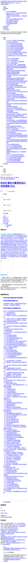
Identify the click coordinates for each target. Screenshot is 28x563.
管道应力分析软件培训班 (7, 241)
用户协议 (23, 532)
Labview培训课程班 (11, 11)
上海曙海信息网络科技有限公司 (13, 542)
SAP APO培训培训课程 (12, 60)
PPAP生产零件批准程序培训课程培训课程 (16, 81)
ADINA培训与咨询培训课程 (13, 160)
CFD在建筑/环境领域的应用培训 (13, 249)
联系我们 (18, 532)
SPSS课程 (13, 246)
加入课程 (5, 213)
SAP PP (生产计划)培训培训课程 (14, 49)
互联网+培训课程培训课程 (13, 72)
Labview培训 (19, 255)
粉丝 (5, 513)
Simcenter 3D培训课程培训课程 (14, 145)
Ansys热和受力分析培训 (12, 20)
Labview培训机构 (11, 256)
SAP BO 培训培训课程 (12, 63)
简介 (4, 216)
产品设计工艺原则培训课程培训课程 (15, 96)
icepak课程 (19, 246)
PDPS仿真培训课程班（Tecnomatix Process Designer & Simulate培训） (14, 250)
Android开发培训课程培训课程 (14, 126)
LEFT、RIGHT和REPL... (19, 523)
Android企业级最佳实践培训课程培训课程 (16, 139)
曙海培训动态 (9, 177)
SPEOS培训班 (16, 243)
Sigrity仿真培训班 (17, 235)
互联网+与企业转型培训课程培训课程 (15, 70)
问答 (5, 219)
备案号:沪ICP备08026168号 (7, 533)
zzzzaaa (2, 526)
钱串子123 (3, 523)
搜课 (4, 7)
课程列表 (3, 177)
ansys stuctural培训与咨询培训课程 (14, 154)
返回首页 (5, 163)
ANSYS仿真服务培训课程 (12, 144)
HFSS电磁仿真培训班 (11, 23)
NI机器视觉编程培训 (17, 234)
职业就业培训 (6, 544)
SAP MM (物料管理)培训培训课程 (14, 46)
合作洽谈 (13, 532)
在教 (2, 513)
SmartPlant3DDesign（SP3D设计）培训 (17, 240)
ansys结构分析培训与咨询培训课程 (15, 162)
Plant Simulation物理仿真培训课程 (14, 19)
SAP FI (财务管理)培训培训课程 (14, 43)
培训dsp (17, 252)
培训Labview (22, 253)
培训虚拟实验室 (12, 255)
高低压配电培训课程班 (12, 22)
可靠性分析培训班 (13, 247)
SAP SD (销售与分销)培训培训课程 (15, 48)
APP (4, 546)
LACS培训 (5, 252)
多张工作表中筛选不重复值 (19, 524)
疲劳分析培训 (5, 247)
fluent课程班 (22, 247)
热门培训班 (6, 29)
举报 (7, 226)
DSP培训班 (23, 243)
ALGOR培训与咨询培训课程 (13, 159)
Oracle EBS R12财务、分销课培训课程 (15, 64)
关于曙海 (3, 532)
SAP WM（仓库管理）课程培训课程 (15, 40)
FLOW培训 (11, 252)
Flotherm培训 (15, 253)
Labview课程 (22, 252)
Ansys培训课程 (4, 541)
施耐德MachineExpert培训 (12, 14)
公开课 (8, 25)
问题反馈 (5, 561)
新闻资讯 (5, 28)
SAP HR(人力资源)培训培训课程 (14, 54)
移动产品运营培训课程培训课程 (14, 85)
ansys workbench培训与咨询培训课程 (15, 156)
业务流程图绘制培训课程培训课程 (15, 79)
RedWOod (3, 510)
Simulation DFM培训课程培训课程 (14, 94)
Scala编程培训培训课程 (12, 112)
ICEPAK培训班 (8, 237)
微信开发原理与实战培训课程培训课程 (16, 66)
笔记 (5, 217)
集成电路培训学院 (10, 539)
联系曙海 (5, 8)
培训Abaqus (18, 256)
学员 (6, 220)
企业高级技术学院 (20, 539)
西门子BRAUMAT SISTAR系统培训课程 (16, 13)
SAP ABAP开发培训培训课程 (13, 51)
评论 (5, 222)
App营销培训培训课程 (12, 106)
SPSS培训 (3, 253)
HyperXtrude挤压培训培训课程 (14, 133)
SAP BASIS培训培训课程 (12, 58)
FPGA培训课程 (12, 541)
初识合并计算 (13, 527)
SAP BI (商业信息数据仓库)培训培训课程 (16, 52)
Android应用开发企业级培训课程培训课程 (16, 135)
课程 (4, 10)
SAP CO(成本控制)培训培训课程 (14, 45)
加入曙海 (8, 532)
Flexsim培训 (3, 258)
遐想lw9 (3, 524)
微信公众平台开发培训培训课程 (14, 108)
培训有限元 (24, 256)
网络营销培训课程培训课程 (13, 90)
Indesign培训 (9, 253)
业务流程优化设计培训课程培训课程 (15, 78)
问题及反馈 (9, 225)
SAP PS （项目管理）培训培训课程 (15, 61)
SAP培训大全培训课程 (12, 42)
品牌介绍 (5, 26)
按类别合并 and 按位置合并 (18, 526)
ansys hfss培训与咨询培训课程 (13, 157)
